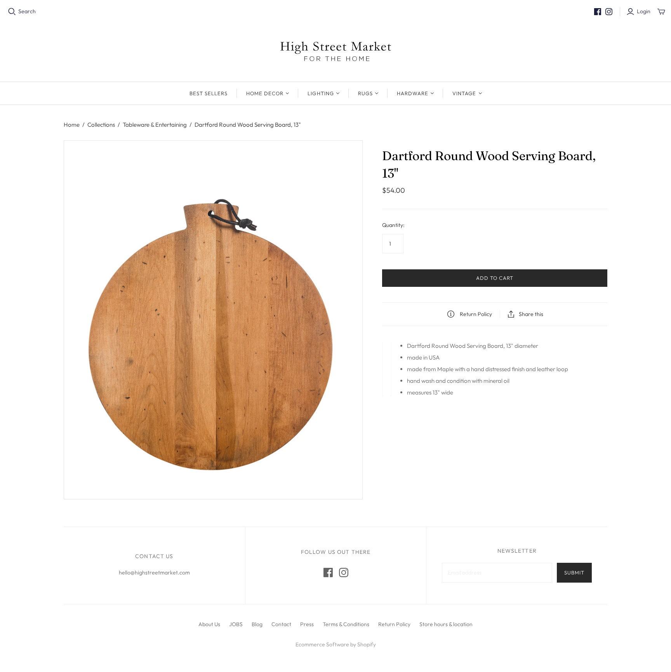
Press (307, 624)
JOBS (236, 624)
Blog (257, 624)
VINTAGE (464, 93)
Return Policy (394, 624)
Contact (281, 624)
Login (643, 11)
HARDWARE (412, 93)
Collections (101, 124)
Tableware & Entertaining (155, 124)
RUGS (365, 93)
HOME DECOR (264, 93)
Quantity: (393, 225)
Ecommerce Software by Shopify (336, 644)
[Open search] (12, 12)
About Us (209, 624)
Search (27, 11)
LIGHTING (321, 93)
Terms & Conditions (346, 624)
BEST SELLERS (208, 93)
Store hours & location (446, 624)
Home (72, 124)
